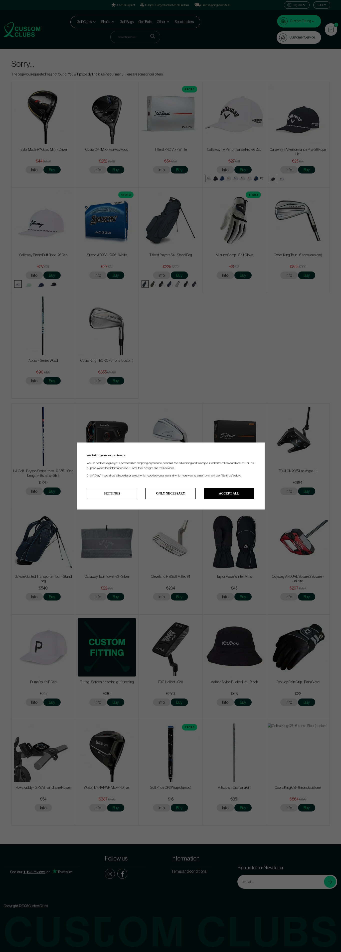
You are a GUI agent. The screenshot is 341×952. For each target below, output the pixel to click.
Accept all (229, 493)
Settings (112, 493)
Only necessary (170, 493)
